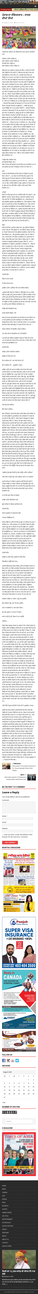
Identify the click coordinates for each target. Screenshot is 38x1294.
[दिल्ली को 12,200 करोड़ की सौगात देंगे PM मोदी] (19, 1268)
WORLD (4, 1199)
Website (5, 828)
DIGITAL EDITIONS (7, 1226)
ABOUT (4, 1236)
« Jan (3, 1102)
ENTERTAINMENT (7, 1219)
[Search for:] (19, 1121)
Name (4, 816)
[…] (6, 1284)
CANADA (4, 1192)
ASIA (3, 1196)
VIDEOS (4, 1229)
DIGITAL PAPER (6, 1246)
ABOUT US (5, 1239)
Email (4, 822)
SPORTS (4, 1209)
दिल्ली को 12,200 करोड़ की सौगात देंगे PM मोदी (18, 1272)
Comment (5, 800)
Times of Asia (20, 23)
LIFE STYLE (5, 1216)
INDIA (3, 1202)
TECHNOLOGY (6, 1222)
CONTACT (5, 1243)
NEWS (4, 1189)
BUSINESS (5, 1206)
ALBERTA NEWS (7, 1212)
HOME (4, 1186)
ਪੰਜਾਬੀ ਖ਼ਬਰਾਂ (5, 1233)
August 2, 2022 (8, 23)
